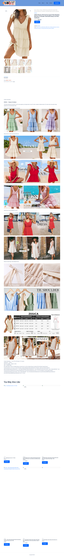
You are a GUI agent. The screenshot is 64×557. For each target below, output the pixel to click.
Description (6, 77)
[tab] (6, 78)
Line (41, 27)
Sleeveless (54, 27)
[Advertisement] (32, 92)
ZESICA (53, 28)
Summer (58, 27)
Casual (37, 27)
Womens (50, 28)
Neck (44, 27)
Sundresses (36, 28)
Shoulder (51, 27)
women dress (46, 28)
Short (49, 27)
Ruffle (46, 27)
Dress (39, 27)
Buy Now (37, 21)
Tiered (43, 28)
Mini (42, 27)
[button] (44, 3)
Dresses (39, 25)
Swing (39, 28)
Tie (40, 28)
